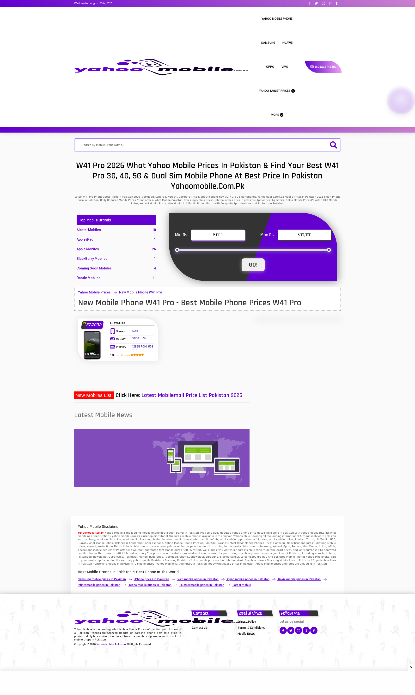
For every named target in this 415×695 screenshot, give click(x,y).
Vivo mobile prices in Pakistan (197, 579)
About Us (198, 622)
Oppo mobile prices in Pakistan (248, 579)
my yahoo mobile (139, 560)
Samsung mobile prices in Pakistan (102, 579)
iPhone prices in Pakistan (151, 579)
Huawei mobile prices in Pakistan (202, 585)
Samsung (268, 42)
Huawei (287, 42)
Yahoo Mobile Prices (94, 292)
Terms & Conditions (251, 628)
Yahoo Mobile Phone (277, 18)
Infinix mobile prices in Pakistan (99, 585)
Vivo (284, 66)
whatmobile (223, 564)
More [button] (275, 114)
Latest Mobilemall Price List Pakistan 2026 (191, 395)
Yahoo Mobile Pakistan (111, 644)
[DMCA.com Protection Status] (204, 633)
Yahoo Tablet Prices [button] (275, 90)
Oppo (270, 66)
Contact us (199, 628)
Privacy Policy (247, 622)
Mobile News (325, 66)
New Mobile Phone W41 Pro (140, 292)
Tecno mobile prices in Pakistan (150, 585)
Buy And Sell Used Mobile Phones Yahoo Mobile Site (295, 557)
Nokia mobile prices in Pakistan (299, 579)
